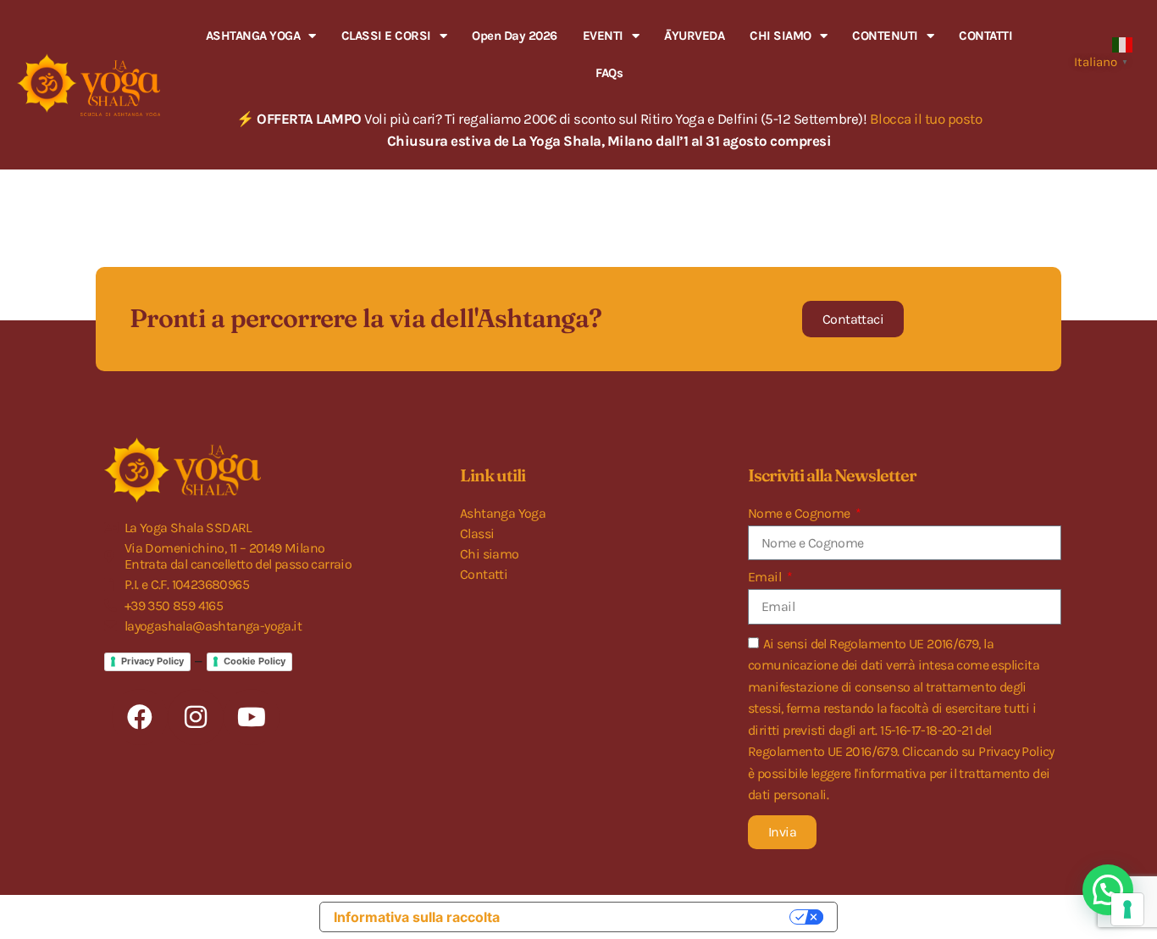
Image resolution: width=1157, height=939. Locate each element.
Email (765, 577)
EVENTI (603, 35)
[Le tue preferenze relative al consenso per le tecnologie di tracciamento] (1127, 909)
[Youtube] (252, 717)
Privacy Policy (152, 661)
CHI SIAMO (780, 35)
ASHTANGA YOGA (253, 35)
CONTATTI (985, 35)
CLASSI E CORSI (386, 35)
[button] (1107, 889)
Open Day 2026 (514, 35)
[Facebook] (140, 717)
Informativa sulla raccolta (417, 916)
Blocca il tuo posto (926, 118)
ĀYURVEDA (694, 35)
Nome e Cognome (800, 513)
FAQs (609, 73)
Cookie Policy (254, 661)
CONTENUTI (885, 35)
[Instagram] (196, 717)
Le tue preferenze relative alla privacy (653, 916)
